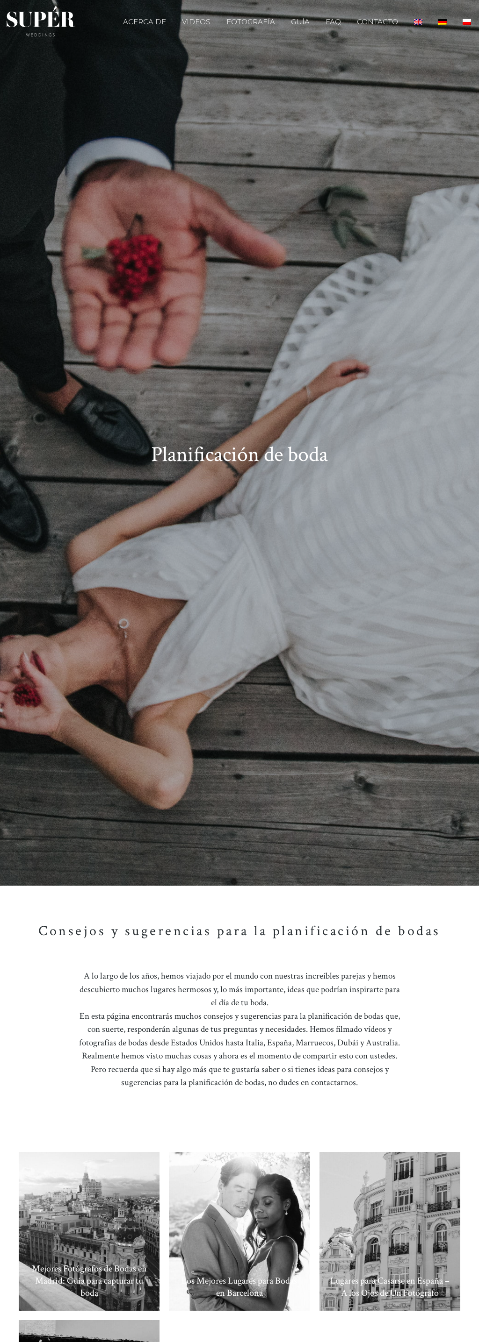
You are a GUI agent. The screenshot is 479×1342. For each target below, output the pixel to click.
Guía (300, 21)
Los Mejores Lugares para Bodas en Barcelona (239, 1287)
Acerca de (144, 21)
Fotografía (250, 21)
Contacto (377, 21)
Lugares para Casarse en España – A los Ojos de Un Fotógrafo (390, 1287)
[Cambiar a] (418, 22)
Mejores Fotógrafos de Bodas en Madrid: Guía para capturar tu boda (89, 1281)
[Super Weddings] (41, 22)
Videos (196, 21)
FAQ (333, 21)
